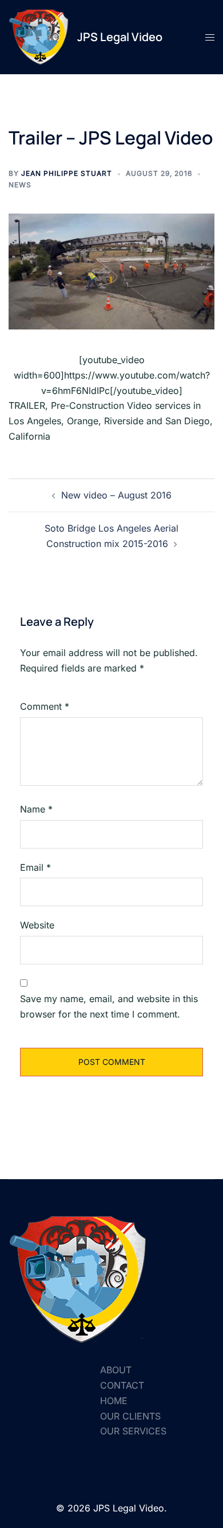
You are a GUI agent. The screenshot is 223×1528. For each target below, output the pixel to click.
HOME (114, 1400)
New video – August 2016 (116, 495)
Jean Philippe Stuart (66, 173)
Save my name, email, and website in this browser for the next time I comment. (109, 1006)
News (20, 184)
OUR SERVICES (133, 1431)
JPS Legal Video (119, 37)
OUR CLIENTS (130, 1416)
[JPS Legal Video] (39, 37)
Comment (44, 706)
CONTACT (122, 1385)
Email (35, 867)
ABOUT (116, 1370)
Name (36, 809)
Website (37, 925)
